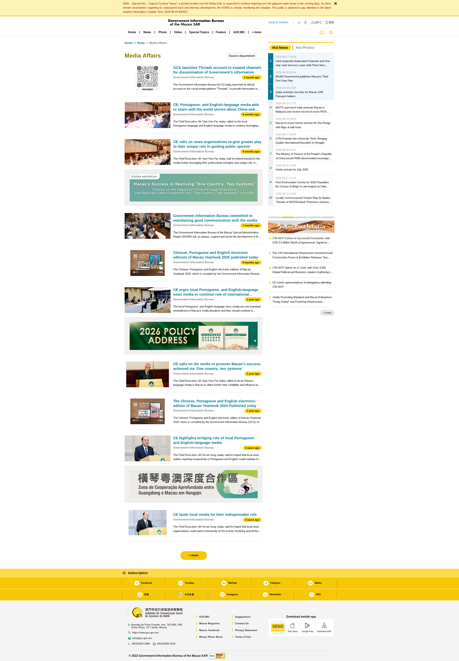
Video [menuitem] (178, 32)
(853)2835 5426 (166, 643)
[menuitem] (147, 32)
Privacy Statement (246, 630)
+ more (326, 312)
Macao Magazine (209, 623)
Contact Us (242, 623)
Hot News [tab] (280, 47)
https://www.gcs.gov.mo (145, 632)
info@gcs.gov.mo (142, 638)
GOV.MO (204, 616)
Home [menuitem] (132, 32)
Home (129, 42)
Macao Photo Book (211, 636)
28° (318, 22)
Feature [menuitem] (221, 32)
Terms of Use (243, 636)
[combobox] (244, 56)
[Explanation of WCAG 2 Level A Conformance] (217, 655)
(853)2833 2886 (141, 643)
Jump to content (278, 22)
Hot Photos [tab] (305, 47)
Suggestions (243, 616)
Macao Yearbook (209, 630)
